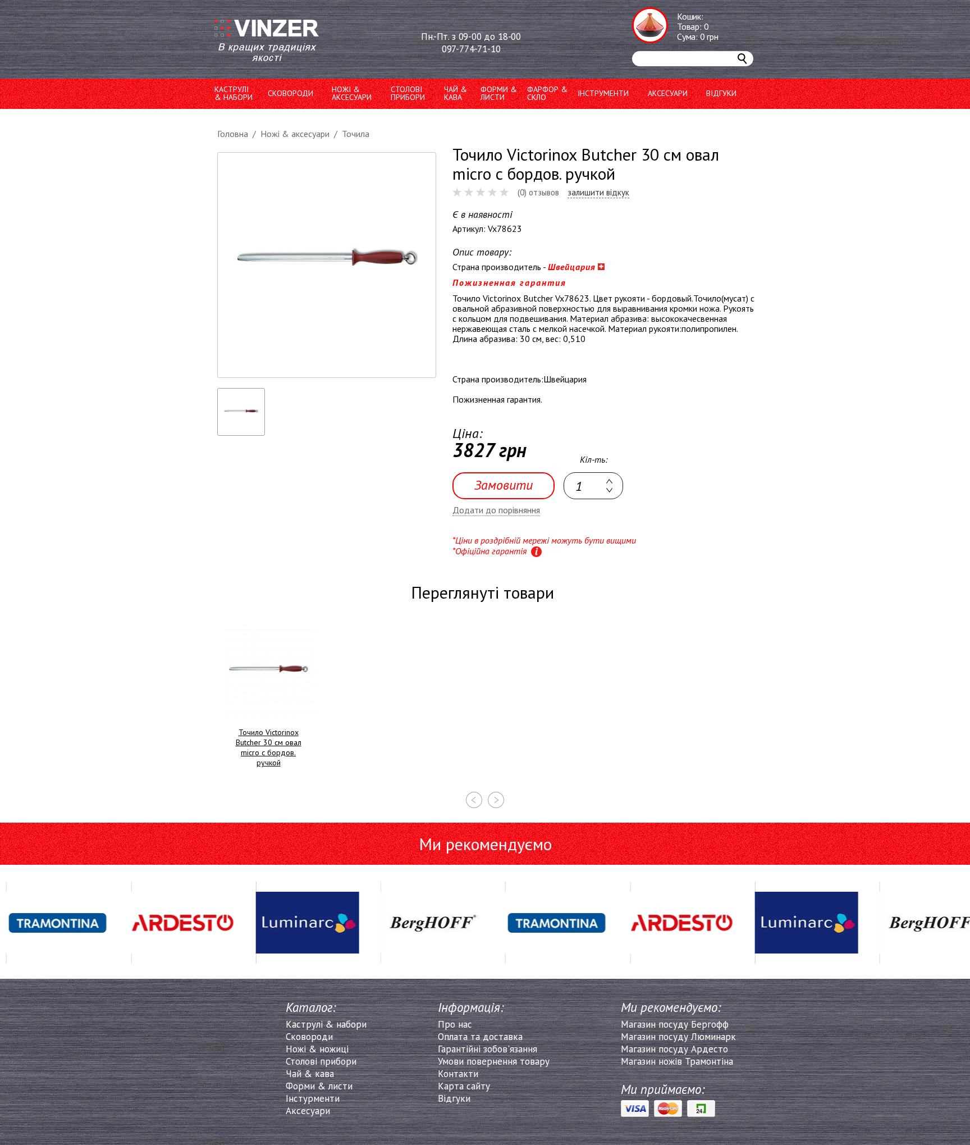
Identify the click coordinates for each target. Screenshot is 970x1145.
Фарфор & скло (547, 93)
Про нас (455, 1024)
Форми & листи (319, 1086)
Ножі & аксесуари (352, 93)
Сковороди (290, 93)
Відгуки (721, 93)
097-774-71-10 (471, 49)
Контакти (458, 1074)
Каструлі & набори (326, 1024)
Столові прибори (408, 93)
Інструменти (603, 93)
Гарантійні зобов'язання (487, 1049)
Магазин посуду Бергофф (675, 1024)
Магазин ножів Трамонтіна (677, 1061)
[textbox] (593, 485)
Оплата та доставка (480, 1036)
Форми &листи (499, 93)
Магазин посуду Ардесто (674, 1049)
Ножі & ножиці (317, 1049)
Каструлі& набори (233, 93)
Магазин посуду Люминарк (678, 1036)
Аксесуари (668, 93)
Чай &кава (455, 93)
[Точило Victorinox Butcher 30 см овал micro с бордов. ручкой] (327, 265)
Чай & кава (310, 1074)
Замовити (503, 485)
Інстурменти (313, 1098)
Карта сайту (464, 1086)
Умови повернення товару (494, 1061)
